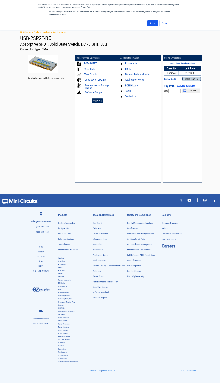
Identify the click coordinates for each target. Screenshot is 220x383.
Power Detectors (63, 327)
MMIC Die (61, 308)
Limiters (60, 305)
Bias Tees (61, 271)
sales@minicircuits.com (41, 221)
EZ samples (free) (100, 239)
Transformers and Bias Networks (68, 362)
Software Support (93, 92)
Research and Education (68, 249)
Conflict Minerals (134, 271)
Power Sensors (63, 330)
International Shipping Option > (182, 63)
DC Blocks (61, 283)
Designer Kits (63, 228)
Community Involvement (172, 233)
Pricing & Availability (172, 58)
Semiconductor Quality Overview (140, 233)
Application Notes (100, 255)
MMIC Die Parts (64, 233)
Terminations (62, 352)
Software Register (100, 297)
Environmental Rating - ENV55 (97, 86)
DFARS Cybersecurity (135, 276)
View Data (89, 69)
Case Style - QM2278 (96, 79)
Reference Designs (66, 239)
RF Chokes (61, 343)
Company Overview (170, 223)
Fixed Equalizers (63, 293)
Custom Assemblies (66, 223)
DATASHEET (90, 63)
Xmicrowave (98, 249)
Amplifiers (61, 261)
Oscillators (61, 314)
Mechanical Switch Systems (54, 32)
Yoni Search (98, 223)
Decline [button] (165, 23)
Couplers (61, 277)
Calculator (97, 228)
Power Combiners (64, 324)
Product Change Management (139, 244)
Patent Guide (98, 276)
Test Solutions (64, 244)
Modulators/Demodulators (66, 311)
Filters (60, 289)
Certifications (132, 228)
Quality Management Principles (140, 223)
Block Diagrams (99, 260)
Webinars (97, 271)
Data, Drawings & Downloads (88, 58)
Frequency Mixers (64, 296)
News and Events (169, 239)
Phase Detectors (63, 318)
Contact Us (130, 96)
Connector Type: (31, 49)
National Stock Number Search (105, 281)
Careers (168, 246)
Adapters (61, 258)
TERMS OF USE (95, 370)
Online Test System (101, 233)
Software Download (101, 292)
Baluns (60, 267)
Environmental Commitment (139, 249)
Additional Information (129, 58)
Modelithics (97, 244)
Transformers (62, 358)
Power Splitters (63, 333)
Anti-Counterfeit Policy (136, 239)
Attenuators (62, 264)
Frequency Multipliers (65, 299)
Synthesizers (62, 349)
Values (164, 228)
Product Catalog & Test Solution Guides (109, 265)
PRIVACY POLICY (108, 370)
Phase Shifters (62, 321)
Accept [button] (152, 23)
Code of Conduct (134, 260)
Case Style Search (100, 287)
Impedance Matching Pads (66, 302)
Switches (61, 346)
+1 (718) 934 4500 (41, 226)
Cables (60, 274)
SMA (45, 49)
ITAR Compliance (134, 265)
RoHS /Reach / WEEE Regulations (141, 255)
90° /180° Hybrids (64, 340)
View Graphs (91, 74)
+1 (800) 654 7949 (41, 232)
